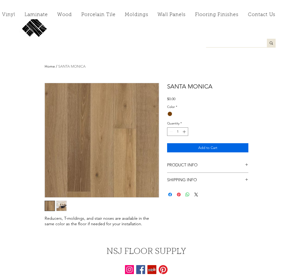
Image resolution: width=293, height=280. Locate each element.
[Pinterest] (163, 269)
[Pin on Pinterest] (179, 194)
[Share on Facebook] (170, 194)
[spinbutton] (178, 132)
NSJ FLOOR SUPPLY (146, 252)
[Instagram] (129, 269)
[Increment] (184, 132)
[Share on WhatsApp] (187, 194)
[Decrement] (171, 132)
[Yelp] (151, 269)
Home (50, 66)
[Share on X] (196, 194)
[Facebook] (140, 269)
